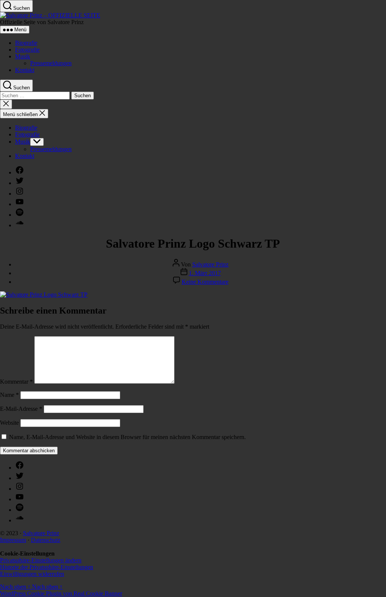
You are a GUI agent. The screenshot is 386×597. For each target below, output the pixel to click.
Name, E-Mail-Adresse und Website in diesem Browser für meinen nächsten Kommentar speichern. (127, 437)
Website (9, 422)
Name (9, 395)
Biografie (26, 43)
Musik (22, 56)
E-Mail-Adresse (21, 409)
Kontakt (24, 70)
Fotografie (27, 49)
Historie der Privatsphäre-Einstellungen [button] (46, 567)
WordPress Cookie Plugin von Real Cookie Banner (61, 593)
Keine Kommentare (205, 282)
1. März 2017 (205, 273)
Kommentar (16, 381)
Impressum (13, 540)
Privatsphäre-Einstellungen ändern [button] (40, 560)
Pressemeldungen (51, 63)
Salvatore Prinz (210, 264)
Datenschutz (45, 540)
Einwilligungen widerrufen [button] (32, 574)
